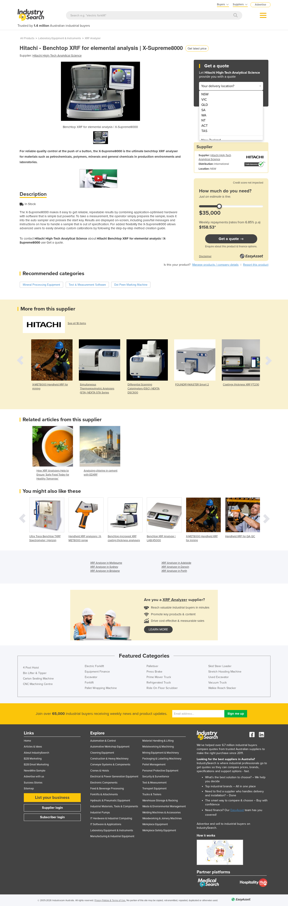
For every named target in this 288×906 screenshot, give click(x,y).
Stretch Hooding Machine (224, 671)
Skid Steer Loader (219, 666)
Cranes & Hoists (99, 770)
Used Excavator (218, 677)
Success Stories (33, 782)
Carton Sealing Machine (38, 678)
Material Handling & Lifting (158, 740)
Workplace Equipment (155, 824)
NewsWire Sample (34, 770)
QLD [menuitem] (204, 105)
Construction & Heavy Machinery (109, 758)
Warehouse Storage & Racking (160, 800)
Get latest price (197, 48)
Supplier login (52, 808)
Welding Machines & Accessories (161, 812)
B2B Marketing (33, 758)
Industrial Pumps (100, 812)
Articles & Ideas (33, 746)
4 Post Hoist (31, 667)
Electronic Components (103, 782)
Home (27, 740)
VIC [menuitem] (204, 99)
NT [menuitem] (203, 120)
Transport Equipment (154, 788)
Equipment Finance (97, 671)
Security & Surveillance (155, 776)
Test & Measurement (154, 782)
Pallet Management (154, 764)
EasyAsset (237, 810)
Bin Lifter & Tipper (35, 673)
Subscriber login (52, 817)
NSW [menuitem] (205, 94)
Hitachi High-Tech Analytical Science (57, 55)
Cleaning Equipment (102, 752)
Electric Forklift (94, 666)
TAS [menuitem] (204, 131)
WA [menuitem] (203, 115)
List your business (52, 797)
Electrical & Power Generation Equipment (114, 776)
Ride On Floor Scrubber (162, 688)
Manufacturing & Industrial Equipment (112, 836)
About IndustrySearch (36, 752)
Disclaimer (205, 256)
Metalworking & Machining (158, 746)
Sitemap (29, 788)
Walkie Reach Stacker (222, 688)
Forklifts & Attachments (104, 794)
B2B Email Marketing (36, 764)
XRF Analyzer (93, 38)
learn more (158, 629)
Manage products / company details (215, 264)
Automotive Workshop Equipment (109, 746)
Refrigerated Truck (159, 682)
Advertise (260, 4)
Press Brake (154, 671)
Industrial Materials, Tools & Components (114, 806)
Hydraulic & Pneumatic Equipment (110, 800)
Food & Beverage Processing (107, 788)
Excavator (91, 677)
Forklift (89, 682)
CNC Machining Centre (38, 684)
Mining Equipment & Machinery (160, 752)
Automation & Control (103, 740)
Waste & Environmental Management (164, 806)
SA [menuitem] (203, 110)
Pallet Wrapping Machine (101, 688)
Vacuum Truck (217, 682)
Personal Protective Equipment (160, 770)
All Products (27, 38)
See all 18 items (77, 323)
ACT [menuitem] (204, 126)
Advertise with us (34, 776)
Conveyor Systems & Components (110, 764)
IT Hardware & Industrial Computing (111, 818)
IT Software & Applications (105, 824)
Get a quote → (231, 238)
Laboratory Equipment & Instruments (59, 38)
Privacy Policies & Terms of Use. (110, 900)
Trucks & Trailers (151, 794)
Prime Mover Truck (159, 677)
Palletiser (152, 666)
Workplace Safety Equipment (159, 830)
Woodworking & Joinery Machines (162, 818)
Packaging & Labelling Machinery (161, 758)
